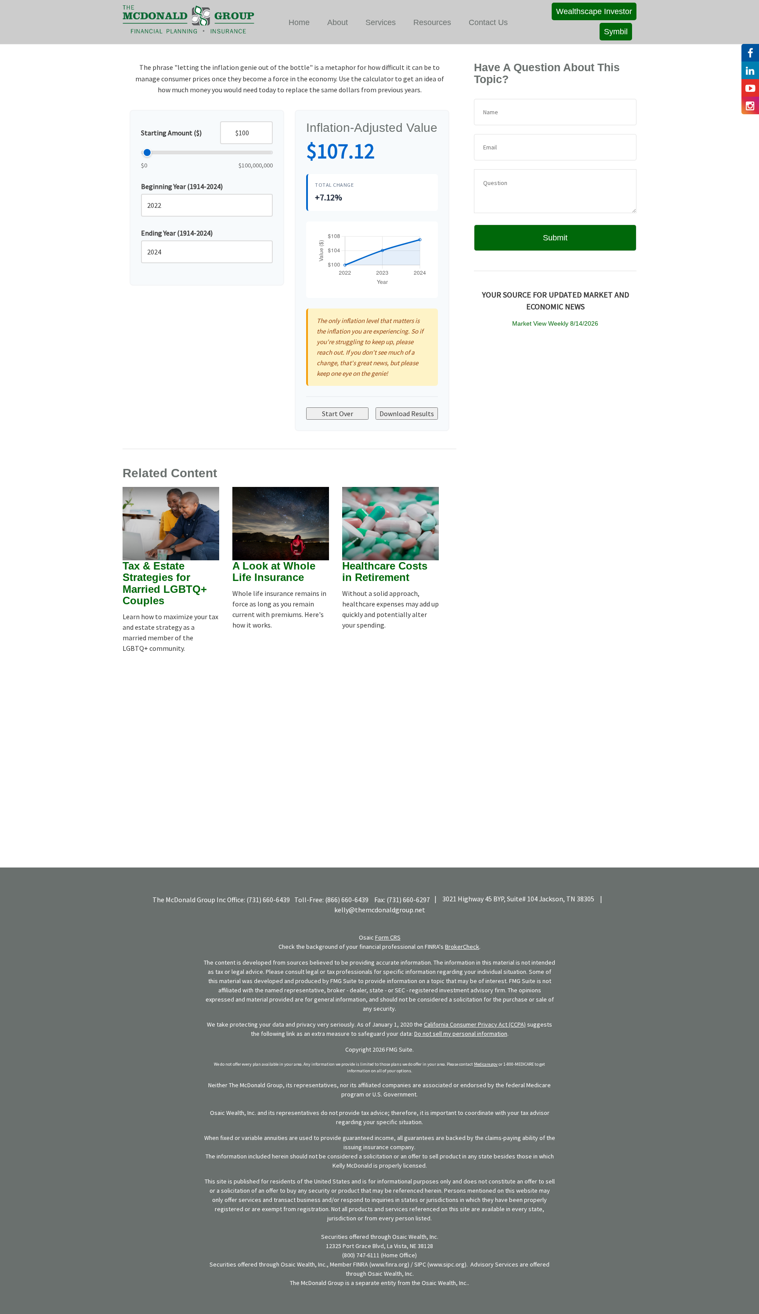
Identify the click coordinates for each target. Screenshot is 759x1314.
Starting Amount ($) (171, 132)
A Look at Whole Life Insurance (273, 571)
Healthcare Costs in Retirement (384, 571)
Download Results (407, 413)
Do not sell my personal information (460, 1034)
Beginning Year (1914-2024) (182, 186)
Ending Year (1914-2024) (177, 233)
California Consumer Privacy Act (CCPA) (475, 1024)
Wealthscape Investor (594, 11)
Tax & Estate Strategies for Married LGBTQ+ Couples (165, 583)
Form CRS (388, 937)
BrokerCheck (462, 947)
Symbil (616, 31)
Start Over (337, 413)
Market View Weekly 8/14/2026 (555, 323)
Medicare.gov (486, 1064)
